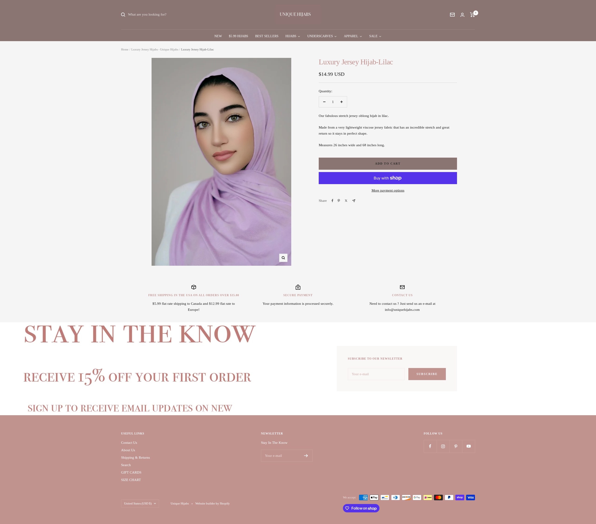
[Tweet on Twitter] (346, 200)
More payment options (388, 190)
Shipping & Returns (135, 457)
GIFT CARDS (131, 472)
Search (126, 465)
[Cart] (472, 14)
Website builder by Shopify (212, 503)
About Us (128, 450)
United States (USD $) (138, 503)
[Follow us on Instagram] (443, 446)
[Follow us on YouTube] (468, 446)
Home (125, 49)
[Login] (462, 15)
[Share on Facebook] (332, 200)
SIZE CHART (131, 480)
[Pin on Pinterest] (339, 200)
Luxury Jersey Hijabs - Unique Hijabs (154, 49)
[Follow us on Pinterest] (455, 446)
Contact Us (129, 442)
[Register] (306, 455)
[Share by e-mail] (353, 200)
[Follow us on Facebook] (430, 446)
